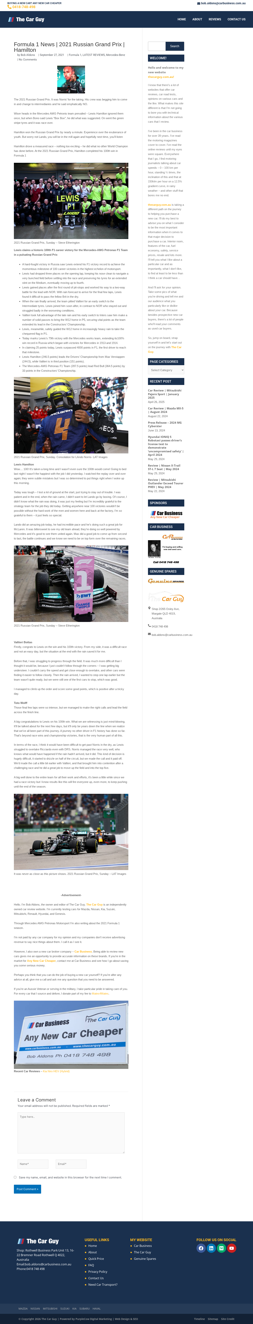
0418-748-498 (23, 7)
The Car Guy (94, 904)
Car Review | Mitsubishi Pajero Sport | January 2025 (165, 393)
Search (174, 46)
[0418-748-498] (9, 7)
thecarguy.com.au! (161, 77)
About (197, 19)
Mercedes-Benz (115, 55)
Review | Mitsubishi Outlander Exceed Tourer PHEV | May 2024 (165, 483)
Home (182, 19)
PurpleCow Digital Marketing (94, 1319)
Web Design (122, 1319)
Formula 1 (75, 55)
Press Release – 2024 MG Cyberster (165, 424)
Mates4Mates (100, 993)
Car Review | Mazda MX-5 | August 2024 (166, 410)
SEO (135, 1319)
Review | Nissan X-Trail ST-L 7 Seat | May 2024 (164, 467)
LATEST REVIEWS (94, 55)
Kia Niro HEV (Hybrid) (56, 1071)
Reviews (215, 19)
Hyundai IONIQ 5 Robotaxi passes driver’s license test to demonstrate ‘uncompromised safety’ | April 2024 (166, 446)
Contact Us (237, 19)
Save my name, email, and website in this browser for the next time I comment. (70, 1177)
